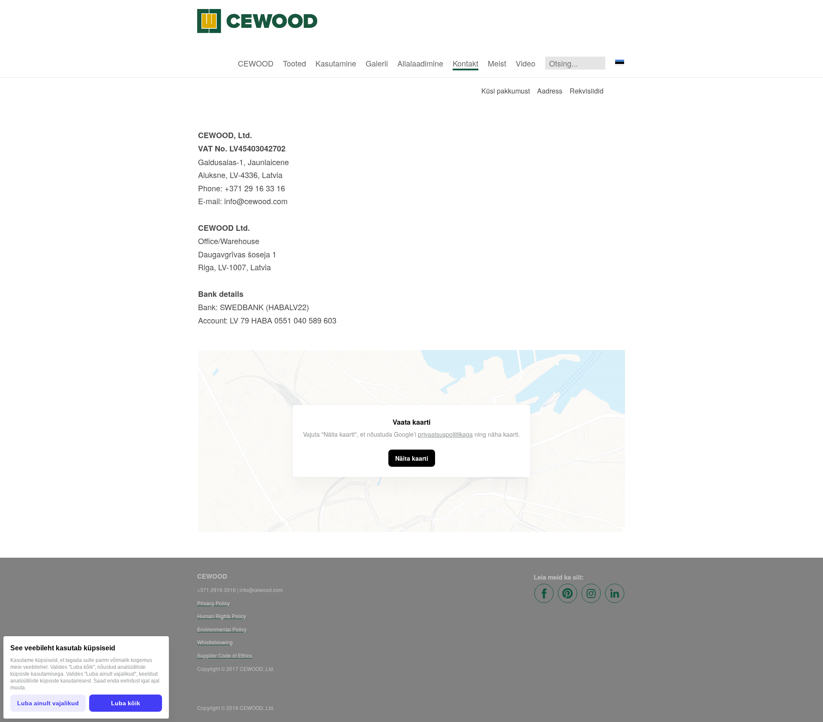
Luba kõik (125, 703)
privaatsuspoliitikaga (445, 434)
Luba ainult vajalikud (48, 703)
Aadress (549, 91)
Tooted (294, 63)
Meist (497, 63)
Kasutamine (335, 63)
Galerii (377, 63)
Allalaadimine (420, 63)
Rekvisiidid (587, 91)
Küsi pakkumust (505, 91)
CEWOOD (255, 63)
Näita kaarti (411, 458)
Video (525, 63)
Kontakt (465, 63)
